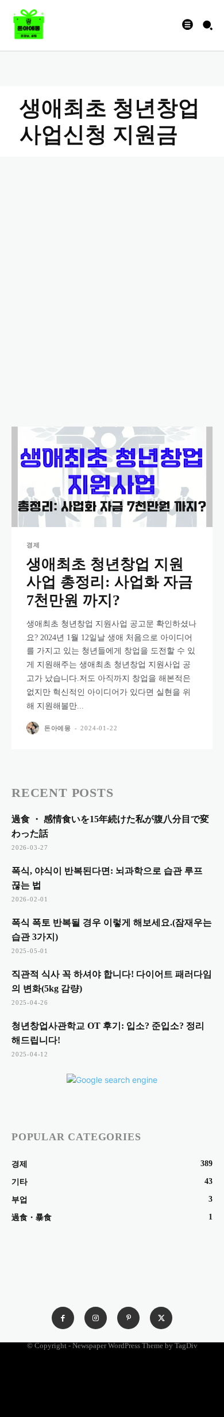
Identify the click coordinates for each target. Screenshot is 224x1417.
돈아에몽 (57, 728)
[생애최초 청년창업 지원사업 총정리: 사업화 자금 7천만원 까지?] (112, 477)
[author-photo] (34, 728)
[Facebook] (63, 1318)
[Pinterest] (128, 1318)
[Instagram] (95, 1318)
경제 (33, 545)
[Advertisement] (112, 274)
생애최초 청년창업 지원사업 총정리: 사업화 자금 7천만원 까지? (109, 582)
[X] (161, 1318)
